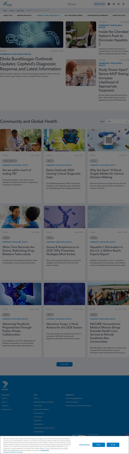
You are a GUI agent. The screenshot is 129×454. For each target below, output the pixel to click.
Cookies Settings (84, 444)
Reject (99, 444)
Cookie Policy (44, 450)
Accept (113, 444)
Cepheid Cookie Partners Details (13, 452)
